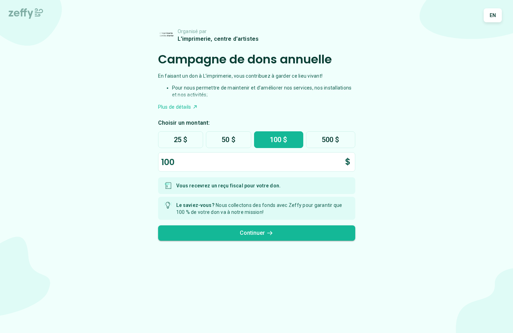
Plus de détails (174, 107)
